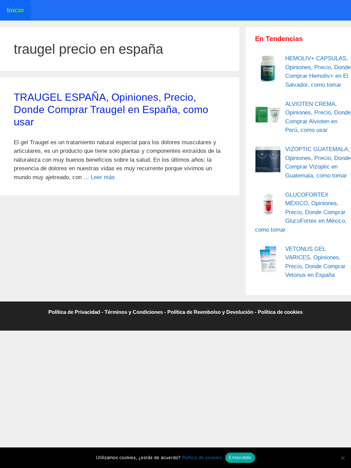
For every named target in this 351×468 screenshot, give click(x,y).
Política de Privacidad (74, 312)
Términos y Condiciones (134, 312)
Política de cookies (280, 312)
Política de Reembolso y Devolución (210, 312)
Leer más (103, 177)
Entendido (240, 457)
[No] (342, 457)
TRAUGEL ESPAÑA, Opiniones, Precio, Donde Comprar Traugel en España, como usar (111, 109)
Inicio (15, 10)
